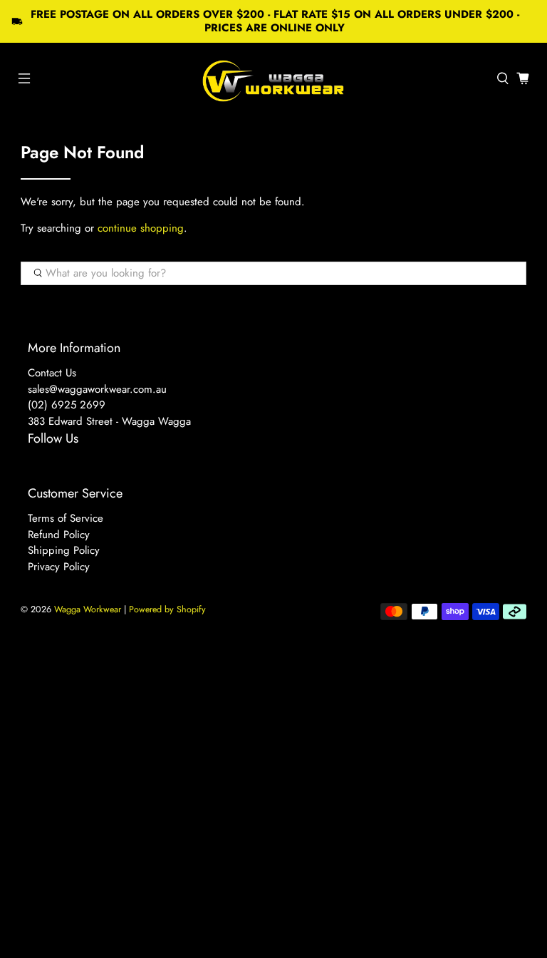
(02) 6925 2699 (66, 405)
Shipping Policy (64, 550)
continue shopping (141, 228)
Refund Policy (59, 534)
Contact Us (52, 373)
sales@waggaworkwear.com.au (97, 389)
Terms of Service (65, 518)
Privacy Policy (59, 567)
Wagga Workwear (87, 609)
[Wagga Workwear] (273, 78)
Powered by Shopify (167, 609)
